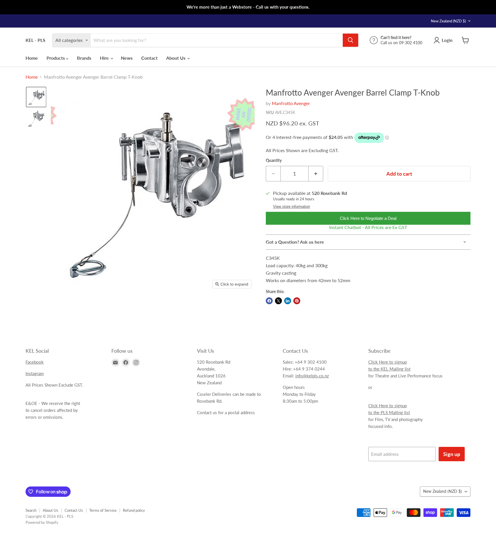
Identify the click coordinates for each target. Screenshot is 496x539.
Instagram (35, 373)
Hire (105, 58)
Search (31, 510)
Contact (149, 58)
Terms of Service (103, 510)
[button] (36, 97)
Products (56, 58)
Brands (84, 58)
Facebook (35, 361)
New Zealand (448, 21)
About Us (176, 58)
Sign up (451, 454)
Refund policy (134, 510)
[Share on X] (278, 300)
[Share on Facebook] (269, 300)
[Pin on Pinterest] (296, 300)
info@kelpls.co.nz (312, 375)
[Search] (350, 40)
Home (32, 58)
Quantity (274, 160)
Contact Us (74, 510)
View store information (291, 207)
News (127, 58)
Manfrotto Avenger (291, 103)
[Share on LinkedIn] (287, 300)
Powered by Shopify (42, 522)
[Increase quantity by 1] (316, 174)
